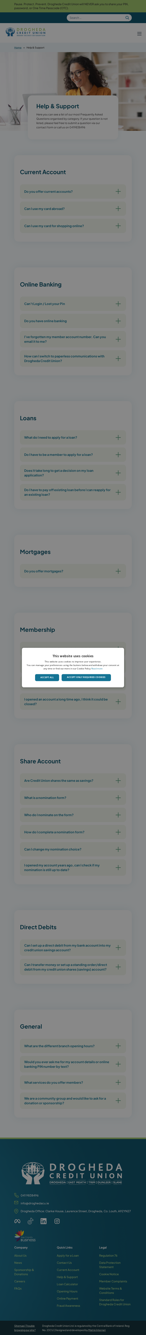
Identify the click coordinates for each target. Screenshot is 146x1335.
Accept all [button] (47, 677)
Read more (97, 668)
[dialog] (73, 667)
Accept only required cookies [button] (86, 677)
